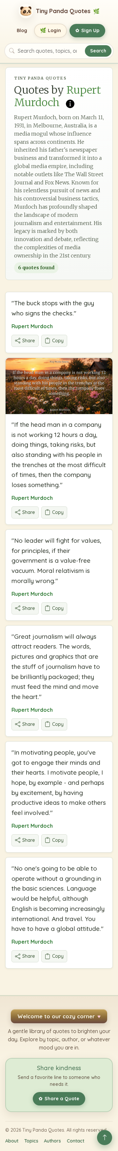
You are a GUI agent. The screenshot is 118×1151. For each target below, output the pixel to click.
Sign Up (87, 30)
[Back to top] (104, 1137)
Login (50, 30)
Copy (58, 341)
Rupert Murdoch (32, 326)
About (11, 1141)
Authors (52, 1141)
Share (28, 341)
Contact (75, 1141)
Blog (22, 30)
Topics (31, 1141)
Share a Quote (59, 1099)
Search (98, 50)
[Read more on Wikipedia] (70, 103)
